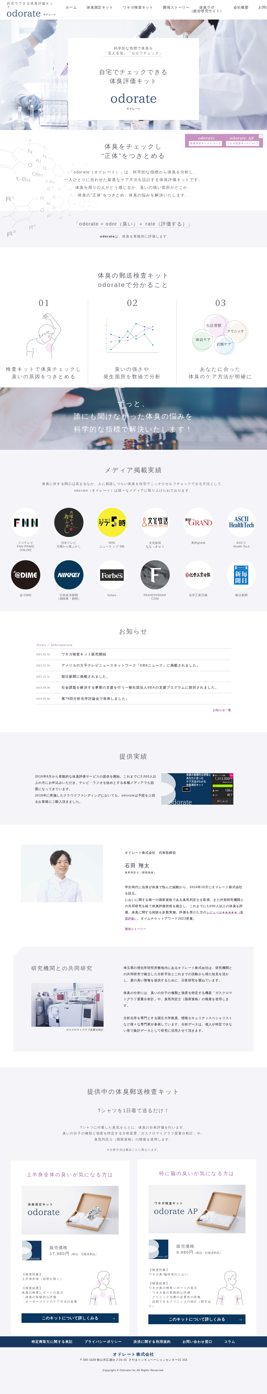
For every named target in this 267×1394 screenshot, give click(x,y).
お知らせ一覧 (222, 710)
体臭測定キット (100, 7)
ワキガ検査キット (138, 7)
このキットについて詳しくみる (70, 1318)
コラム (229, 1342)
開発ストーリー (176, 7)
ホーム (71, 7)
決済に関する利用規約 (152, 1342)
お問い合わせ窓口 (197, 1342)
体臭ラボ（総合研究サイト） (207, 9)
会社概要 (241, 7)
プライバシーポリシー (103, 1342)
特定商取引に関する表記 (52, 1342)
